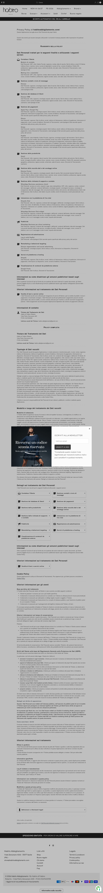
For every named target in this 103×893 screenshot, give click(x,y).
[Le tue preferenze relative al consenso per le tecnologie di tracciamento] (99, 889)
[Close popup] (89, 428)
